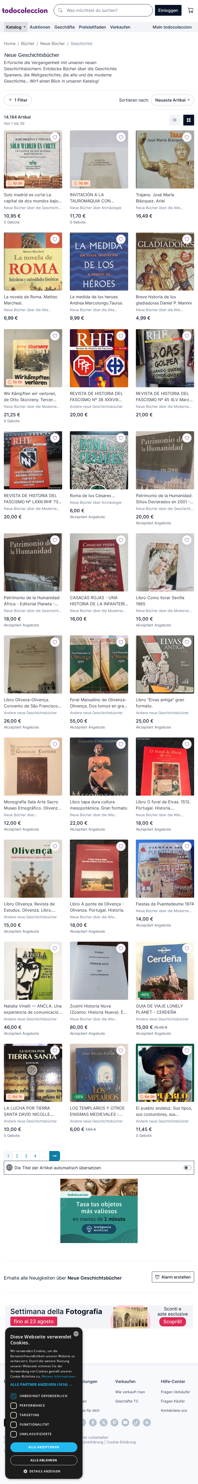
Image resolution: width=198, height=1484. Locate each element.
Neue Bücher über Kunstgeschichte (19, 815)
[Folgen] (55, 137)
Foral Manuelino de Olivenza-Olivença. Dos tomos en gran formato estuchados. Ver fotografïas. (98, 703)
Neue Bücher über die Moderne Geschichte (30, 406)
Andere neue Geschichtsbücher (96, 406)
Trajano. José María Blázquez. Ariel (155, 197)
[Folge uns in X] (104, 1422)
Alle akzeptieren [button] (43, 1447)
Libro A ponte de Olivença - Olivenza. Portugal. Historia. (97, 907)
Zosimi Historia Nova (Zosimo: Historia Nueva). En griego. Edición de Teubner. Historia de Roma (98, 1009)
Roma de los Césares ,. (92, 495)
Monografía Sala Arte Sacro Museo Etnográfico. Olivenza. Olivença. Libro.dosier (32, 805)
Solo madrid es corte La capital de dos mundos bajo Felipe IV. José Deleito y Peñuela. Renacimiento (31, 198)
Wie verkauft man (130, 1392)
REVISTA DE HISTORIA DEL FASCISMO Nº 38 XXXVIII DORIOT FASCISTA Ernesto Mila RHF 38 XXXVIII (96, 397)
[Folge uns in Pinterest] (114, 1422)
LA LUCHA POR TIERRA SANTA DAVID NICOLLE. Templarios (27, 1111)
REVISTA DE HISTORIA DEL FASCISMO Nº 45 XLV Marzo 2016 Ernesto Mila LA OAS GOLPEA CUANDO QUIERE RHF (164, 397)
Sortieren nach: (134, 100)
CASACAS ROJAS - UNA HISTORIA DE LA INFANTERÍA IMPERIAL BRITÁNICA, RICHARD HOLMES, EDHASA (98, 601)
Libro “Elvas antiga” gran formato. (160, 702)
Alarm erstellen (176, 1277)
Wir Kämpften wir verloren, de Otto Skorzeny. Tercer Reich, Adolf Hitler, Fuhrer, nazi (30, 397)
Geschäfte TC (126, 1401)
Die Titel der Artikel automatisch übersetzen (57, 1167)
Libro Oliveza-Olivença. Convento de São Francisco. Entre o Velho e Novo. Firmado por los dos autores (31, 703)
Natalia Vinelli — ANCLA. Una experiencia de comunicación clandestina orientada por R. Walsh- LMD (33, 1009)
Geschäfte (64, 27)
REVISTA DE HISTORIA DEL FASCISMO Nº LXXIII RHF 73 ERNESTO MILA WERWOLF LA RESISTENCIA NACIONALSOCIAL (31, 499)
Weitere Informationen (59, 1376)
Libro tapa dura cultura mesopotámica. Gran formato (98, 805)
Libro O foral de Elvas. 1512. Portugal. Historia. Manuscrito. (163, 805)
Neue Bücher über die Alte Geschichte (158, 207)
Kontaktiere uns (174, 1410)
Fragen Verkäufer (175, 1392)
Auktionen (40, 27)
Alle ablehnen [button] (43, 1460)
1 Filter (20, 100)
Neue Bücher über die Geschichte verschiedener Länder (164, 508)
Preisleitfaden (92, 27)
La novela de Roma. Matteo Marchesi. (30, 299)
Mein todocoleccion (172, 27)
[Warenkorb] (191, 10)
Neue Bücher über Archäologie (95, 207)
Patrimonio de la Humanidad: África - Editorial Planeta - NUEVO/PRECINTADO (32, 601)
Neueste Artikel (171, 100)
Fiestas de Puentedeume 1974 (165, 903)
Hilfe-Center (173, 1381)
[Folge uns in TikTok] (136, 1422)
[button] (43, 1384)
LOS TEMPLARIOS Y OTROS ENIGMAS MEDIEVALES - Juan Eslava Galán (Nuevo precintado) (97, 1111)
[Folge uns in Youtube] (125, 1422)
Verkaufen (120, 27)
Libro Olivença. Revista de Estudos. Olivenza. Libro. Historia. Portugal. (29, 907)
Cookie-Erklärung (121, 1442)
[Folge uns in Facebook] (93, 1422)
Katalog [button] (14, 27)
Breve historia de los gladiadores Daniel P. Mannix (164, 299)
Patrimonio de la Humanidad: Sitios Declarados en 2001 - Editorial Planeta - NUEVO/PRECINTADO (164, 499)
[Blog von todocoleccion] (147, 1422)
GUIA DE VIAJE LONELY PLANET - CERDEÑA (159, 1009)
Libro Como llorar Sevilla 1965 (160, 600)
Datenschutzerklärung (84, 1442)
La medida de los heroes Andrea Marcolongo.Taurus (96, 299)
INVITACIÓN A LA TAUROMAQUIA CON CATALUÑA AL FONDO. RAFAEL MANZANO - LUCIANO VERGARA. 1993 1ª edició (98, 198)
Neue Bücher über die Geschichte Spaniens (32, 207)
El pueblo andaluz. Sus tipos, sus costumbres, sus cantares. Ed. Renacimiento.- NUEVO (164, 1111)
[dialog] (43, 1403)
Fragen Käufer (173, 1401)
